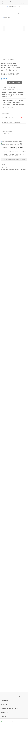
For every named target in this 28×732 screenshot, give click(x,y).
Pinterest (20, 147)
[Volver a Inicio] (1, 13)
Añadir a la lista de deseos (8, 89)
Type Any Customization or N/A (9, 107)
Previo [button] (4, 28)
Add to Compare (12, 87)
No (12, 133)
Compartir (12, 147)
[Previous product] (24, 15)
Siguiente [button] (24, 28)
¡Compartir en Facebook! (8, 59)
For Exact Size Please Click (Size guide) (11, 122)
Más (3, 164)
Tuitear (5, 147)
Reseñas (4, 167)
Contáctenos (24, 3)
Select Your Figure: (6, 127)
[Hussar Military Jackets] (14, 8)
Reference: (3, 70)
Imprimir (4, 87)
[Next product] (26, 15)
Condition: (13, 70)
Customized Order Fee (7, 131)
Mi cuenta (4, 704)
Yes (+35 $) (6, 133)
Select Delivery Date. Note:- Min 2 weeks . (12, 118)
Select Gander (5, 113)
